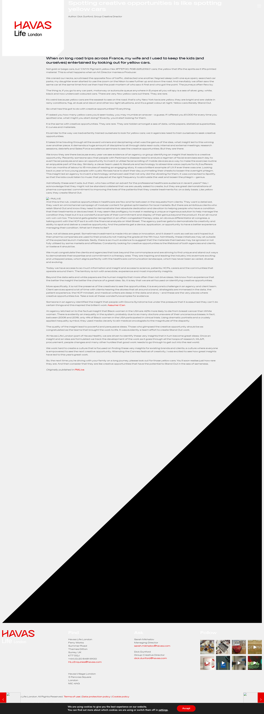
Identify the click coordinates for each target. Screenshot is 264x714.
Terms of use (72, 696)
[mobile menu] (259, 6)
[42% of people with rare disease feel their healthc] (239, 663)
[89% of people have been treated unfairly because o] (255, 663)
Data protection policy (96, 696)
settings (163, 710)
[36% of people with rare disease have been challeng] (223, 663)
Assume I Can (116, 305)
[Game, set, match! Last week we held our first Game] (223, 647)
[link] (33, 28)
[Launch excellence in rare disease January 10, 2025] (253, 699)
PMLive (79, 369)
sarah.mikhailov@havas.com (152, 645)
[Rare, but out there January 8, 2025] (10, 699)
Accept (186, 708)
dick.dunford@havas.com (150, 658)
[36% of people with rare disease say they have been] (255, 647)
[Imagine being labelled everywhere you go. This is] (207, 663)
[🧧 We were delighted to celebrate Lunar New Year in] (239, 647)
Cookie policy (120, 696)
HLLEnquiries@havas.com (85, 662)
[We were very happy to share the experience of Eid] (207, 647)
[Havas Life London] (33, 637)
